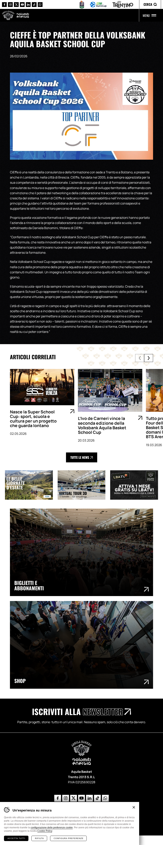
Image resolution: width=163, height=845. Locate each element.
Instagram (10, 4)
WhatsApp (40, 4)
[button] (150, 4)
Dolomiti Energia (22, 15)
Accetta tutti (16, 838)
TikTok (34, 4)
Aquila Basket (8, 15)
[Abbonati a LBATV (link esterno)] (136, 485)
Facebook (4, 4)
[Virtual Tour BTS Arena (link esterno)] (84, 485)
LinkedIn (28, 4)
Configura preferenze (68, 838)
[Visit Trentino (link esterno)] (31, 485)
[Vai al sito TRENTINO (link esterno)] (123, 4)
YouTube (22, 4)
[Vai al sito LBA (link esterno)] (82, 4)
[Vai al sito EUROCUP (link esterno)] (98, 4)
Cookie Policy (44, 831)
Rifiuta (39, 838)
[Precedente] (139, 358)
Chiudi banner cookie (134, 807)
